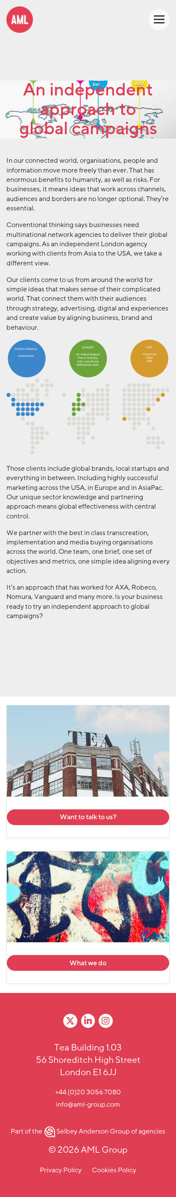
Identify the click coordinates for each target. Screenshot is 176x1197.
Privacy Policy (61, 1170)
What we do (88, 963)
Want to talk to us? (88, 817)
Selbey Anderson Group (93, 1131)
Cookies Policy (114, 1170)
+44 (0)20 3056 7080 (88, 1092)
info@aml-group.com (88, 1104)
